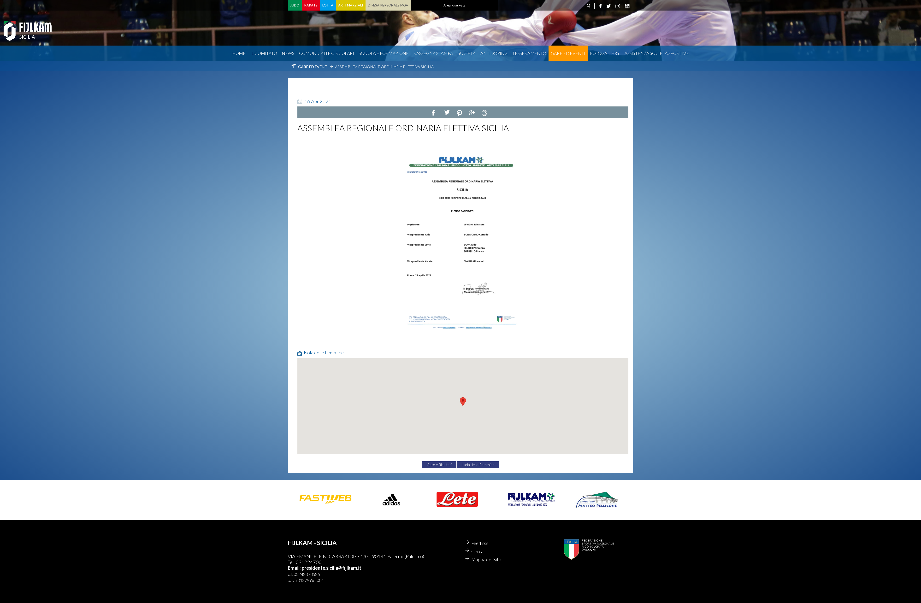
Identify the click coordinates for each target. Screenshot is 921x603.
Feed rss (479, 543)
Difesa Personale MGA (388, 5)
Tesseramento (529, 53)
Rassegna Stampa (433, 53)
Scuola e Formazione (384, 53)
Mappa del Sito (486, 559)
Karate (311, 5)
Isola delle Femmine (478, 464)
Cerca (477, 551)
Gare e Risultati (439, 464)
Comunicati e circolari (326, 53)
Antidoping (494, 53)
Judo (294, 5)
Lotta (327, 5)
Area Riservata (454, 5)
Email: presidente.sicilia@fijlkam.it (324, 568)
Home (239, 53)
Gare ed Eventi (568, 53)
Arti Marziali (350, 5)
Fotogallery (605, 53)
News (288, 53)
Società (467, 53)
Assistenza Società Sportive (657, 53)
